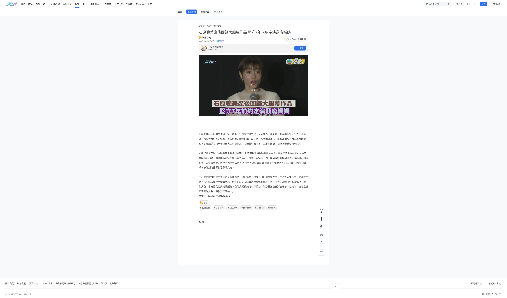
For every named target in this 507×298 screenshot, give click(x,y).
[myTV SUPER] (496, 4)
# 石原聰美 (205, 207)
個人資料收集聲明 (109, 283)
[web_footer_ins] (496, 294)
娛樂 (205, 202)
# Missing (259, 207)
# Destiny (272, 207)
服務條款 (33, 283)
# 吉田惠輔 (232, 207)
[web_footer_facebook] (492, 294)
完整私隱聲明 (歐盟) (65, 283)
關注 (301, 48)
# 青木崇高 (246, 207)
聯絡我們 (21, 283)
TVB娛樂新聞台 (215, 46)
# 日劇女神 (219, 207)
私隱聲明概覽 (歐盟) (88, 283)
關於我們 (9, 283)
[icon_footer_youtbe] (500, 294)
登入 (483, 4)
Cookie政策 (46, 283)
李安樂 (211, 196)
